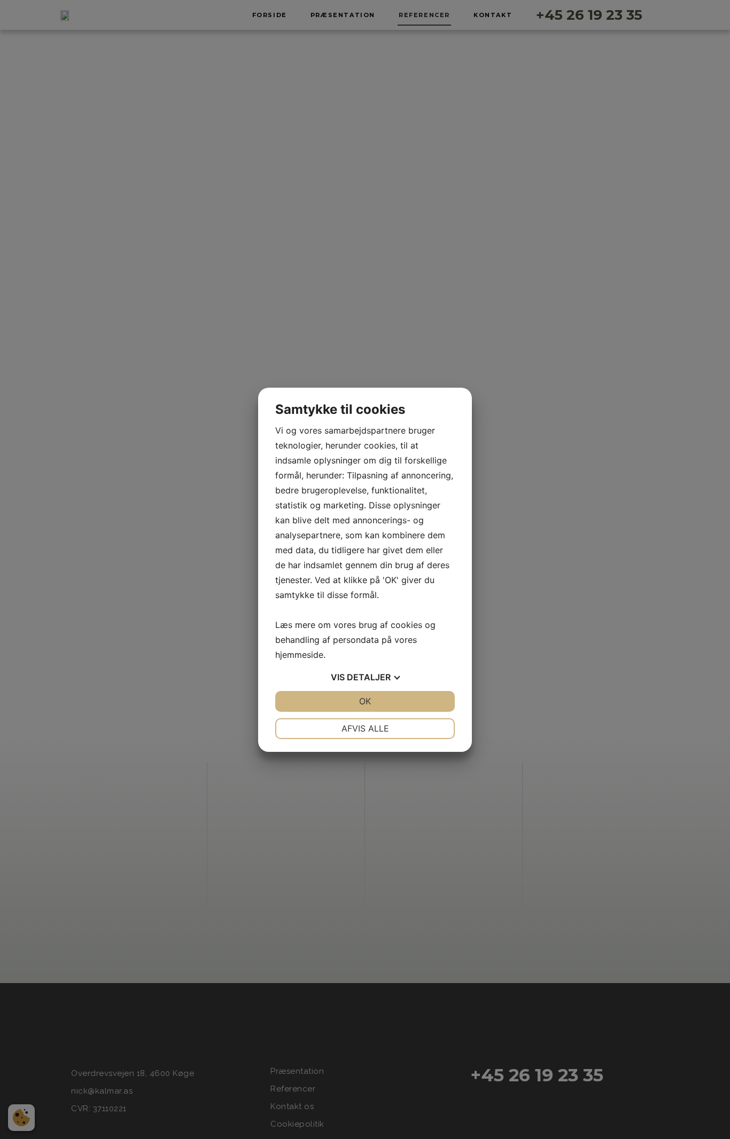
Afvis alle (365, 728)
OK (365, 701)
